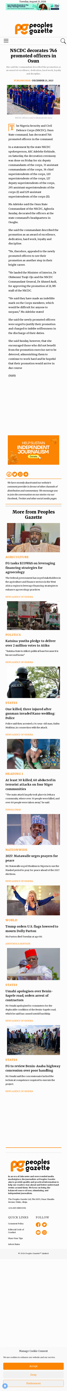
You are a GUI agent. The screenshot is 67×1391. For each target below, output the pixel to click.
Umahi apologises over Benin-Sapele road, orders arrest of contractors (29, 995)
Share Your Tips (15, 1238)
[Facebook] (9, 474)
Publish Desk (22, 80)
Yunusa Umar (13, 809)
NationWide (16, 850)
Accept (33, 1366)
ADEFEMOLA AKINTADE (17, 943)
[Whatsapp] (20, 474)
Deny (33, 1374)
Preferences (33, 1383)
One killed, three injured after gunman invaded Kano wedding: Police (30, 713)
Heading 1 (14, 774)
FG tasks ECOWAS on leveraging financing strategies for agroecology (30, 567)
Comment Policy (16, 1223)
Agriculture (17, 557)
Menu (23, 41)
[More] (25, 474)
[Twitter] (14, 474)
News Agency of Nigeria (19, 597)
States (11, 703)
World (11, 920)
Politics (13, 635)
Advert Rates (14, 1244)
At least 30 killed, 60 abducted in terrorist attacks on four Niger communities (30, 784)
